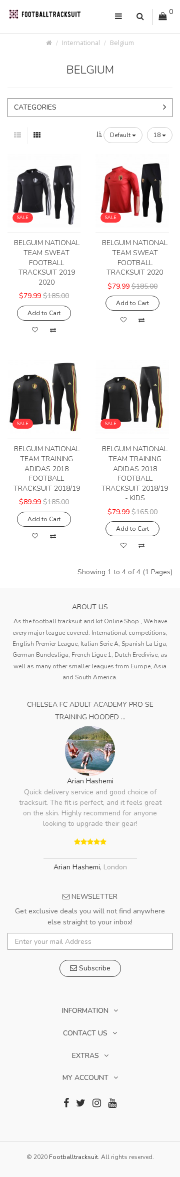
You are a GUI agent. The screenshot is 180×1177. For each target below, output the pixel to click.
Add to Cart (44, 313)
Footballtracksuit (73, 1157)
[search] (140, 17)
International (81, 43)
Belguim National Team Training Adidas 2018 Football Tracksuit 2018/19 (47, 468)
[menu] (118, 17)
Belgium (122, 43)
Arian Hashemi (90, 781)
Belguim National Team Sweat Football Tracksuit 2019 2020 (47, 262)
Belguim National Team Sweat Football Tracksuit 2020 (135, 257)
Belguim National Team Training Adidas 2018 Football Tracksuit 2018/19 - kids (135, 473)
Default (121, 135)
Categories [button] (35, 107)
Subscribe (93, 968)
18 (158, 135)
